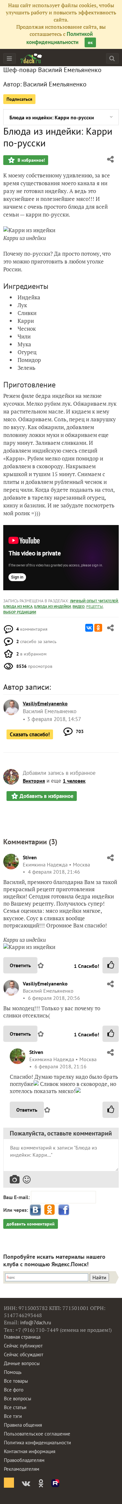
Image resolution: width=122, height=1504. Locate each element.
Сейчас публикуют (23, 1346)
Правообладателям (24, 1460)
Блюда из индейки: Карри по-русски (51, 117)
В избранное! (30, 160)
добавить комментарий (31, 1224)
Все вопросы (17, 1398)
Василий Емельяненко (55, 84)
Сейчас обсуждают (23, 1354)
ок (90, 42)
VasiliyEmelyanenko (45, 983)
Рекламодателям (21, 1469)
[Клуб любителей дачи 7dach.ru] (31, 58)
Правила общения (23, 1425)
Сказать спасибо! (30, 734)
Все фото (13, 1390)
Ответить (20, 965)
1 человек (74, 780)
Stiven (30, 857)
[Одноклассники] (98, 628)
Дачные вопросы (22, 1363)
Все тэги (13, 1416)
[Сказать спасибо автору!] (110, 965)
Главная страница (22, 1337)
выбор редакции (19, 611)
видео (79, 606)
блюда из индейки (52, 606)
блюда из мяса (18, 606)
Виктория (34, 780)
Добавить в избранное (47, 796)
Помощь (12, 1372)
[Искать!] (112, 58)
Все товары (16, 1381)
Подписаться (19, 99)
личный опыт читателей (94, 600)
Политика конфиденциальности (37, 1442)
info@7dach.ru (35, 1322)
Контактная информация (29, 1451)
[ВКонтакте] (89, 628)
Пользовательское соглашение (37, 1434)
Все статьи (15, 1407)
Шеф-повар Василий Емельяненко (52, 70)
